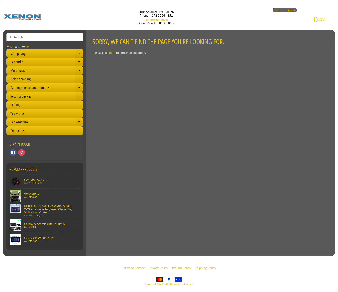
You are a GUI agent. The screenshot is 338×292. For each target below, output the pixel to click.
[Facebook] (13, 152)
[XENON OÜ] (22, 17)
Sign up (291, 10)
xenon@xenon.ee (156, 19)
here (112, 52)
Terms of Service (133, 268)
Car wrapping (46, 122)
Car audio (46, 62)
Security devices (46, 97)
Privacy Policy (158, 268)
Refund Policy (181, 268)
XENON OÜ (167, 284)
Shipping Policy (205, 268)
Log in (278, 10)
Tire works (17, 113)
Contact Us (17, 130)
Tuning (15, 104)
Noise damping (46, 79)
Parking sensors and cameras (46, 88)
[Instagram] (21, 152)
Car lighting (46, 54)
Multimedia (46, 71)
